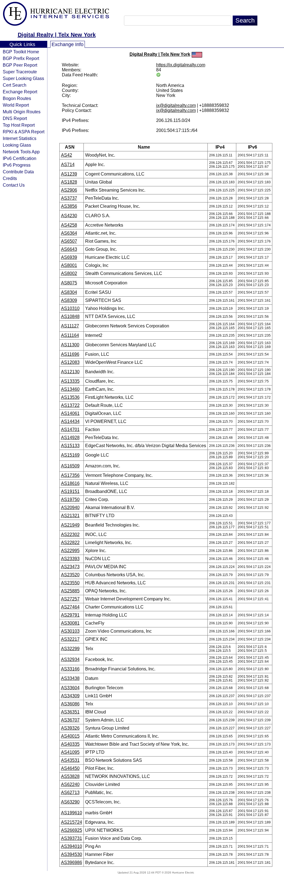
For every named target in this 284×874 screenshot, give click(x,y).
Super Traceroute (20, 71)
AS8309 (69, 300)
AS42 (66, 155)
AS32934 (70, 659)
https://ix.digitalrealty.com (180, 64)
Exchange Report (20, 91)
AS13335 (70, 381)
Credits (10, 178)
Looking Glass (17, 144)
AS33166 (70, 669)
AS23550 (70, 582)
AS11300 (70, 344)
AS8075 (69, 283)
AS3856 (69, 206)
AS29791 (70, 615)
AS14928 (70, 437)
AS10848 (70, 316)
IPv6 (252, 147)
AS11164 (70, 335)
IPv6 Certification (19, 158)
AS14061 (70, 413)
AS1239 (69, 174)
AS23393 (70, 558)
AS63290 (70, 802)
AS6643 (69, 249)
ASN (70, 147)
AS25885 (70, 590)
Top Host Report (19, 124)
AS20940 (70, 507)
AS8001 (69, 265)
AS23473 (70, 566)
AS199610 (71, 812)
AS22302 (70, 534)
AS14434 (70, 421)
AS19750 (70, 499)
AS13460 (70, 389)
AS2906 (69, 190)
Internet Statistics (19, 138)
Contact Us (14, 184)
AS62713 (70, 792)
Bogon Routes (17, 98)
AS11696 (70, 354)
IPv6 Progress (17, 164)
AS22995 (70, 550)
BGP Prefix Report (21, 58)
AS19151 (70, 491)
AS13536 (70, 397)
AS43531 (70, 760)
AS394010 (71, 846)
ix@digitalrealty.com (176, 105)
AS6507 (69, 241)
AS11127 (70, 326)
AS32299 (70, 648)
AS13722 (70, 405)
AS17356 (70, 475)
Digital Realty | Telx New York (57, 35)
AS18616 (70, 483)
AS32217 (70, 639)
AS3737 (69, 198)
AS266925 (71, 830)
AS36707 (70, 720)
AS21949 (70, 525)
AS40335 (70, 744)
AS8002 (69, 273)
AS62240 (70, 784)
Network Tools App (21, 151)
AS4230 (69, 215)
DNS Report (15, 118)
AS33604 (70, 687)
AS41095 (70, 752)
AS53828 (70, 776)
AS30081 (70, 623)
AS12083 (70, 362)
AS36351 (70, 712)
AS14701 (70, 429)
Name (144, 147)
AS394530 (71, 854)
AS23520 (70, 574)
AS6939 (69, 257)
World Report (16, 104)
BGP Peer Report (20, 64)
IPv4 (220, 147)
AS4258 (69, 225)
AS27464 (70, 607)
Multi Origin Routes (21, 111)
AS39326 (70, 728)
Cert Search (14, 84)
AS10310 (70, 308)
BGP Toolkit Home (21, 51)
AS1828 (69, 182)
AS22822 (70, 542)
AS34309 (70, 695)
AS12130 (70, 371)
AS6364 (69, 233)
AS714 (68, 164)
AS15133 (70, 445)
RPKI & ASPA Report (23, 131)
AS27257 (70, 599)
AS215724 (71, 822)
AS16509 (70, 466)
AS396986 (71, 862)
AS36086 (70, 704)
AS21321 (70, 515)
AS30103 (70, 631)
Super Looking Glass (23, 78)
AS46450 (70, 768)
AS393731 (71, 838)
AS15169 (70, 455)
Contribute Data (18, 171)
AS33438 (70, 678)
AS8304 (69, 292)
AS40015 (70, 736)
